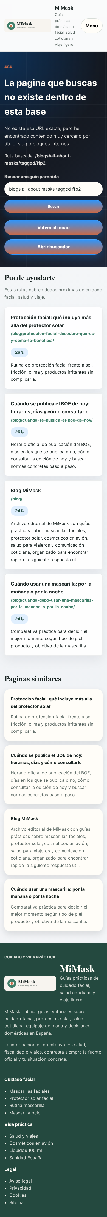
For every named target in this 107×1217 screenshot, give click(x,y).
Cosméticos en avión (31, 1143)
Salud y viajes (23, 1136)
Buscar (54, 206)
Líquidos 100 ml (25, 1150)
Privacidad (20, 1188)
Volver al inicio (53, 227)
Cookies (17, 1195)
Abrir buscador (53, 246)
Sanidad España (26, 1157)
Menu (92, 25)
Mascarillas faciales (29, 1091)
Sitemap (17, 1202)
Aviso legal (20, 1181)
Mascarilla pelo (25, 1112)
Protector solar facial (31, 1098)
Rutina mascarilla (26, 1105)
